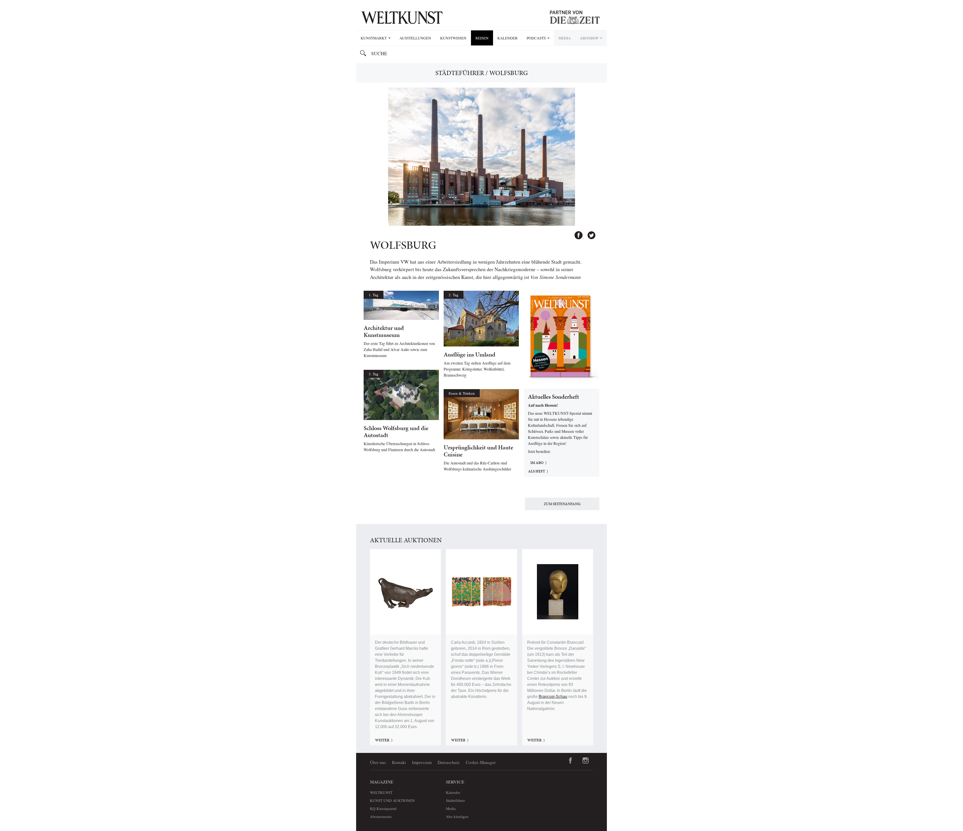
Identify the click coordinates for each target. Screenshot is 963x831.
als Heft (536, 471)
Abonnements (381, 816)
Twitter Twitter (589, 233)
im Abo (536, 462)
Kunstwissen (453, 37)
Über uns (378, 762)
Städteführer (459, 72)
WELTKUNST (381, 792)
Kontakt (399, 762)
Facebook (576, 233)
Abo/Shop (590, 37)
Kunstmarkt (374, 37)
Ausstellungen (415, 37)
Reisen (482, 37)
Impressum (422, 762)
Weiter (382, 740)
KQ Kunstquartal (383, 808)
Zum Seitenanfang (562, 503)
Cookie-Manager (481, 762)
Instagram (585, 760)
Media (564, 37)
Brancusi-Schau (553, 696)
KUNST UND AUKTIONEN (392, 800)
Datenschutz (449, 762)
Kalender (507, 37)
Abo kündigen (457, 816)
